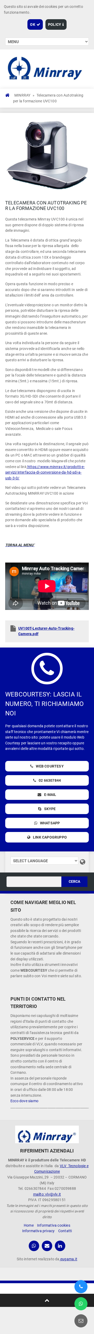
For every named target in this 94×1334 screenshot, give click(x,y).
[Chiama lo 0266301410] (80, 1286)
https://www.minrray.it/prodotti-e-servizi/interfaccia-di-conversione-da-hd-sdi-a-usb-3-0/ (45, 472)
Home (29, 1225)
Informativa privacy (38, 1231)
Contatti (65, 1231)
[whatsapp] (34, 1246)
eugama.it (68, 1259)
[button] (35, 24)
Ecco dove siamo (24, 1101)
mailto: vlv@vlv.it (47, 1194)
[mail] (47, 1246)
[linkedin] (60, 1246)
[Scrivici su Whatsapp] (80, 1303)
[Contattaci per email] (80, 1320)
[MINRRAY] (47, 1134)
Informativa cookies (53, 1225)
